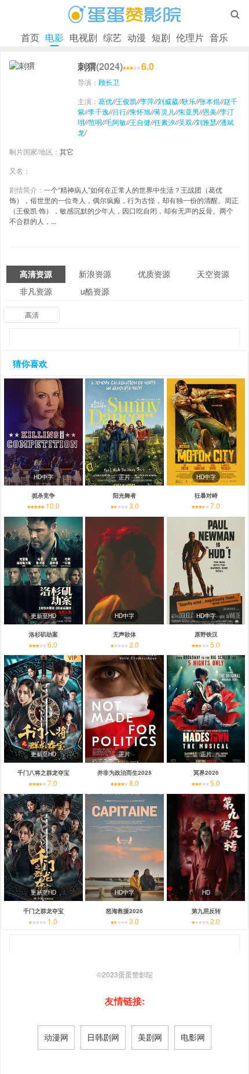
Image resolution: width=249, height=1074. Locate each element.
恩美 (210, 111)
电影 (54, 37)
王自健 (140, 122)
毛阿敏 (115, 122)
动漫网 (56, 1037)
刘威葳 (168, 101)
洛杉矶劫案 (43, 634)
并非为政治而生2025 (124, 772)
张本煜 (209, 101)
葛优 (105, 101)
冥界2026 (206, 772)
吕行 (119, 111)
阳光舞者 (124, 495)
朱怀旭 (140, 111)
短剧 (161, 37)
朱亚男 (188, 111)
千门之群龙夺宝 (43, 911)
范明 (95, 122)
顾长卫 (108, 82)
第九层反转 (206, 911)
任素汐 (164, 122)
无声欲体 (124, 634)
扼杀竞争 (43, 495)
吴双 (185, 122)
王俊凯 (126, 101)
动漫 (136, 37)
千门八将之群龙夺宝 (43, 772)
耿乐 (189, 101)
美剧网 (150, 1037)
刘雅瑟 (206, 122)
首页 (30, 37)
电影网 (193, 1037)
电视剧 (83, 37)
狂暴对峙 (206, 495)
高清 (32, 314)
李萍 (147, 101)
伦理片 (190, 37)
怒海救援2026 (124, 911)
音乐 (219, 37)
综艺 (112, 37)
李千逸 (98, 111)
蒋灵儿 (164, 111)
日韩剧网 (103, 1037)
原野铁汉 (206, 634)
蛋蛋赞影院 (135, 974)
